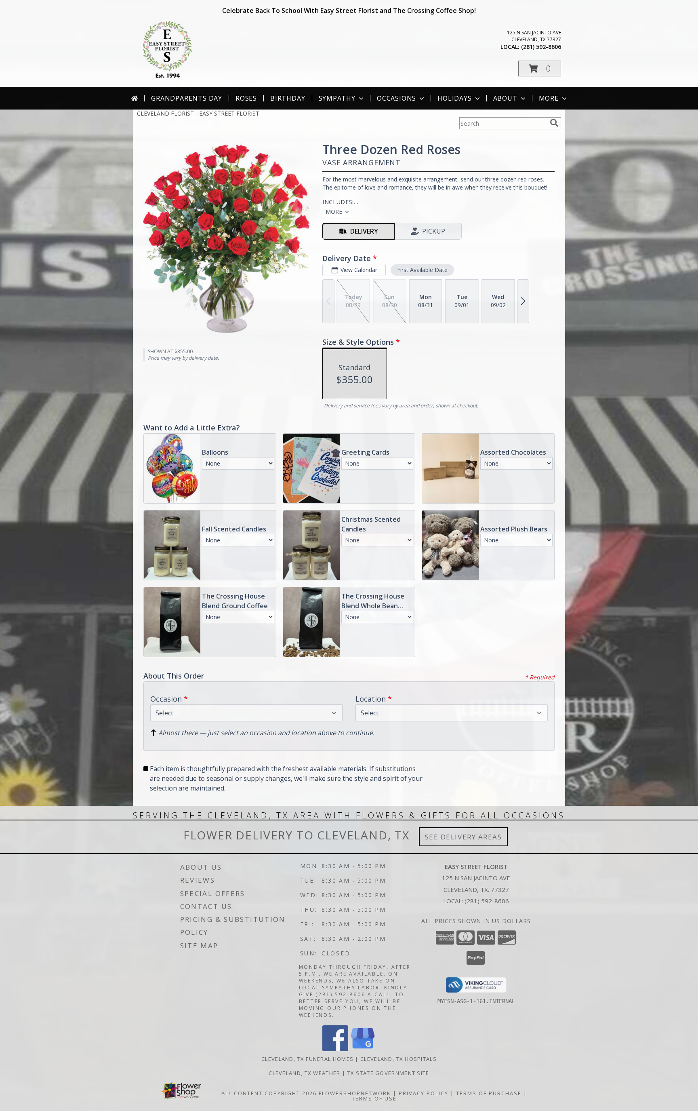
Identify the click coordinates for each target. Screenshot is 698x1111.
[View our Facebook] (335, 1049)
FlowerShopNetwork (355, 1093)
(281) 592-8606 (541, 47)
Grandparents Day (186, 98)
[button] (539, 68)
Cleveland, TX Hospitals (398, 1059)
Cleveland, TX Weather (304, 1073)
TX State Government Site (388, 1073)
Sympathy (337, 98)
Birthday (287, 98)
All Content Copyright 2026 (269, 1093)
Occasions (396, 98)
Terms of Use (374, 1098)
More (549, 98)
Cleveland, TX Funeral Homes (307, 1059)
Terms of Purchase (488, 1093)
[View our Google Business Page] (363, 1049)
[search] (554, 122)
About (505, 98)
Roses (246, 98)
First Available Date (422, 270)
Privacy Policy (423, 1093)
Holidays (454, 98)
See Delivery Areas (463, 836)
